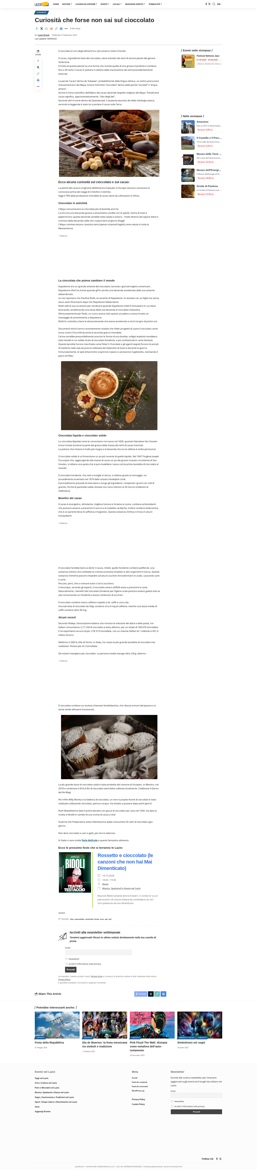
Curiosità (41, 12)
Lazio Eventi (43, 35)
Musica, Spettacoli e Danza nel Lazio (121, 888)
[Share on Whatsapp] (46, 28)
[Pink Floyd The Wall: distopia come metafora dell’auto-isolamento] (152, 1025)
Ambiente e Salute (187, 1037)
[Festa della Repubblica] (57, 1025)
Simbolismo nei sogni (191, 1042)
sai (106, 919)
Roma (105, 884)
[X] (209, 4)
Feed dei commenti (140, 1086)
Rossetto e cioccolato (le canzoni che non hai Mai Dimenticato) (125, 862)
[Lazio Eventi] (42, 4)
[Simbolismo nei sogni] (199, 1025)
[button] (214, 4)
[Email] (51, 28)
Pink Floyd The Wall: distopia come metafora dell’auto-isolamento (148, 1046)
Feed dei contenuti (139, 1082)
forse (96, 919)
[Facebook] (206, 4)
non (102, 919)
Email (67, 947)
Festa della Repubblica (49, 1042)
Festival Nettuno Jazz (208, 56)
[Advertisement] (109, 256)
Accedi (134, 1078)
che (71, 919)
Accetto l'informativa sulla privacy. (85, 963)
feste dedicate (90, 840)
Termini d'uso (97, 976)
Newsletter (73, 958)
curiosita (89, 919)
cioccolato (79, 919)
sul (110, 919)
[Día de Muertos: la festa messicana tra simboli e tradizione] (104, 1025)
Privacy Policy (64, 979)
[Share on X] (42, 28)
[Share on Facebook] (37, 28)
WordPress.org (138, 1091)
